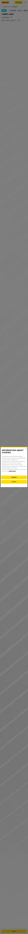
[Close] (26, 449)
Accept (14, 481)
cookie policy (12, 471)
